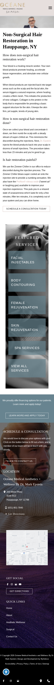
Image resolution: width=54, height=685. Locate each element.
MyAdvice (45, 659)
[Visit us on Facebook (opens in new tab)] (7, 584)
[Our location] (41, 680)
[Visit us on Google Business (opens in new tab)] (16, 584)
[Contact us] (48, 680)
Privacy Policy (23, 664)
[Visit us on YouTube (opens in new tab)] (20, 584)
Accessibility (10, 664)
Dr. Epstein (45, 141)
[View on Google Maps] (27, 547)
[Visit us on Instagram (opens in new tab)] (11, 584)
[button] (26, 208)
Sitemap (45, 664)
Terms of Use (35, 664)
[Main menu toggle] (50, 8)
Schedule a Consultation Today (26, 209)
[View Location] (5, 492)
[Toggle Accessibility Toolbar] (6, 672)
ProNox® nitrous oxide (27, 181)
